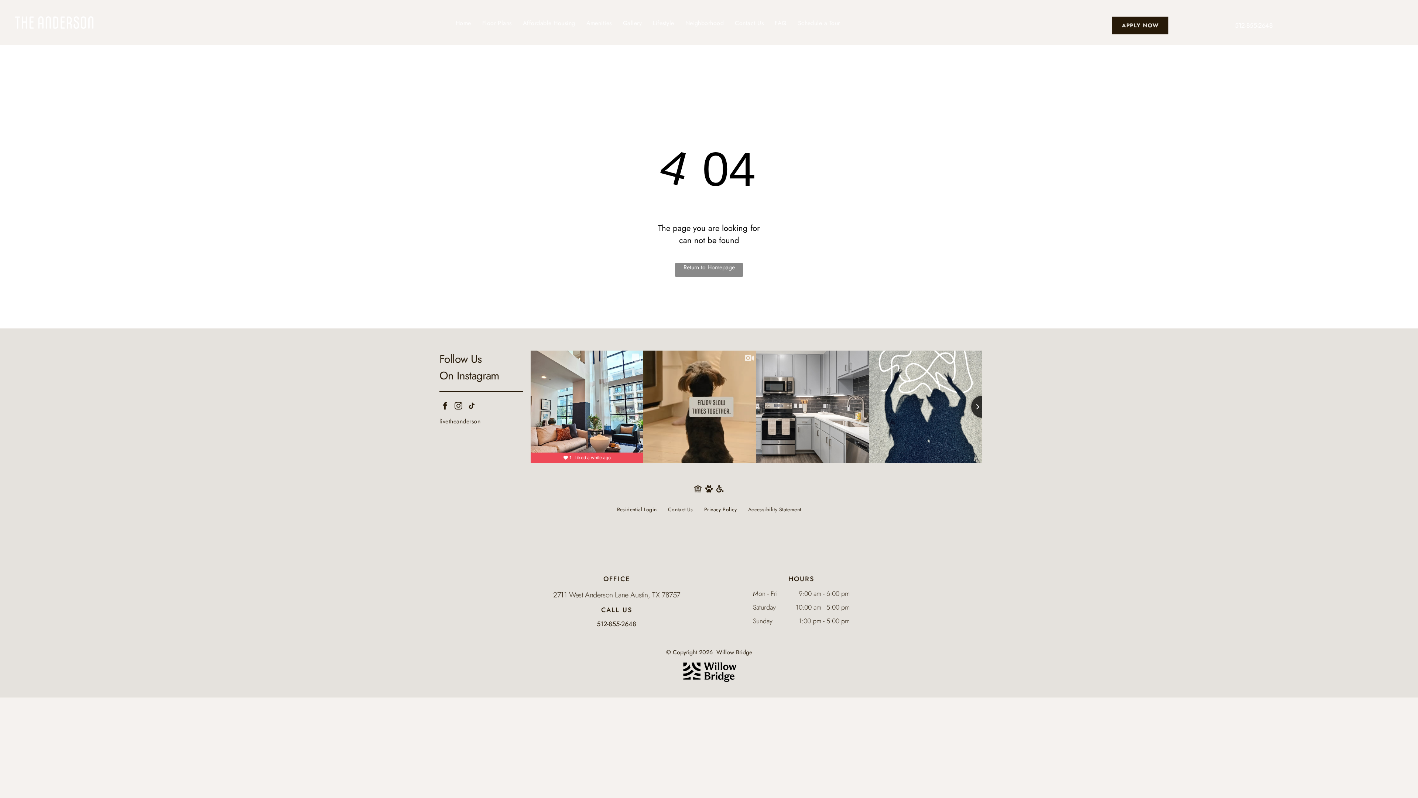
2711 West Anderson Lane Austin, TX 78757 (616, 595)
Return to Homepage (709, 267)
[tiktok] (471, 406)
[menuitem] (463, 23)
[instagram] (458, 406)
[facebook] (445, 406)
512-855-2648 (1254, 25)
